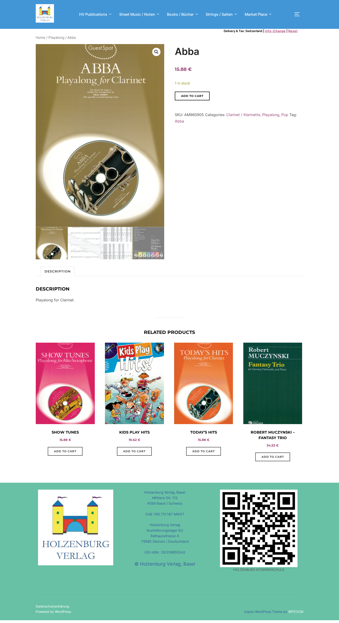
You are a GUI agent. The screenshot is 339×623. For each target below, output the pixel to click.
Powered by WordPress (53, 612)
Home (40, 38)
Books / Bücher (180, 14)
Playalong (56, 38)
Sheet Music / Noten (137, 14)
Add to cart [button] (65, 451)
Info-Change (275, 31)
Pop (284, 114)
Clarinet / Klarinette (243, 114)
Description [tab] (58, 271)
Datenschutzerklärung (52, 606)
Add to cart (192, 96)
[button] (156, 52)
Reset (293, 31)
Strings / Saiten (219, 14)
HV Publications (93, 14)
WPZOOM (295, 612)
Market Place (256, 14)
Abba (179, 121)
